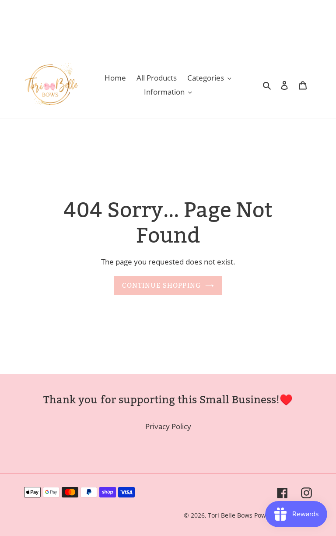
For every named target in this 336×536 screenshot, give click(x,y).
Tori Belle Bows (231, 515)
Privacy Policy (168, 426)
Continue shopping (161, 285)
